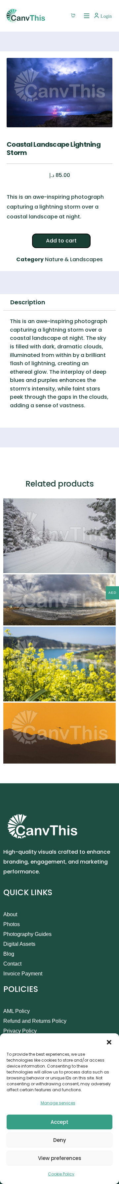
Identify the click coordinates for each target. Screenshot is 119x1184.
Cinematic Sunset (31, 757)
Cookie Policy (61, 1174)
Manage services (58, 1103)
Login (105, 16)
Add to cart (61, 240)
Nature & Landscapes (74, 259)
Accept (59, 1122)
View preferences (59, 1158)
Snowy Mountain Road (36, 566)
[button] (109, 1041)
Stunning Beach (28, 618)
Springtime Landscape (37, 694)
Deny (59, 1140)
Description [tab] (27, 302)
